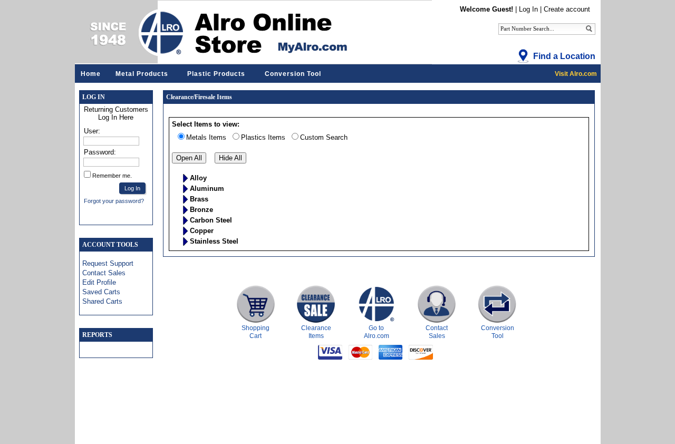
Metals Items (206, 137)
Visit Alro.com (576, 74)
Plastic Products (216, 74)
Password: (100, 152)
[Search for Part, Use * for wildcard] (589, 28)
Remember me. (112, 175)
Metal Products (141, 74)
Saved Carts (101, 292)
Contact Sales (104, 273)
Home (91, 74)
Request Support (107, 263)
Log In (528, 9)
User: (92, 131)
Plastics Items (263, 137)
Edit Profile (99, 282)
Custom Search (324, 137)
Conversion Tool (293, 74)
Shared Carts (102, 301)
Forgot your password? (114, 201)
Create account (567, 9)
